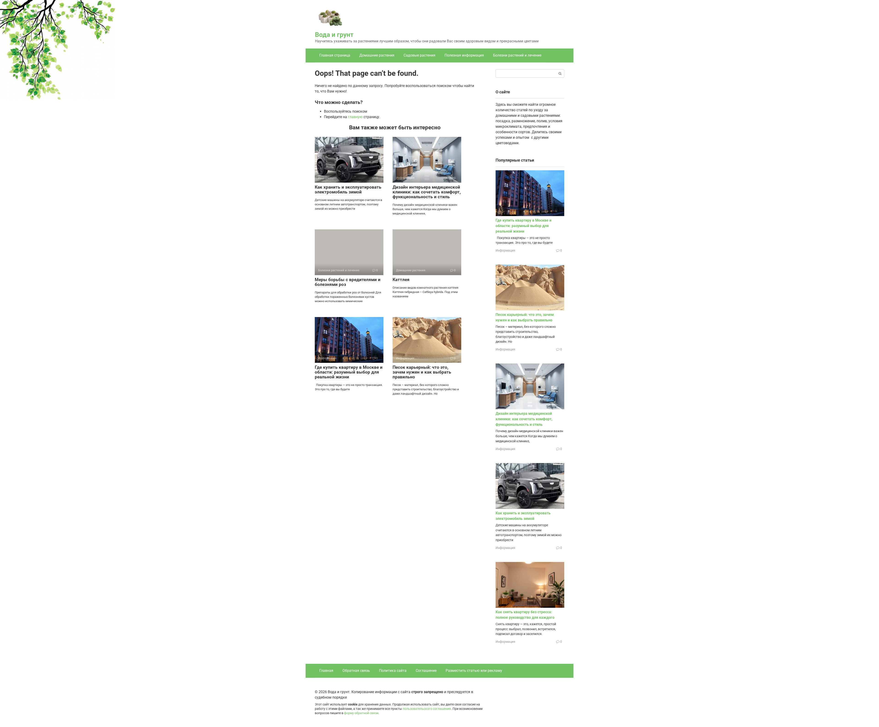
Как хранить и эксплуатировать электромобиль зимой (348, 189)
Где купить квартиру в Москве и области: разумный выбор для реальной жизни (349, 372)
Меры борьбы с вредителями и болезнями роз (347, 282)
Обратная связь (356, 670)
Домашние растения (376, 55)
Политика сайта (393, 670)
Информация (505, 250)
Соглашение (426, 670)
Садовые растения (419, 55)
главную (355, 117)
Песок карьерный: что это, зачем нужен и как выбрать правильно (422, 372)
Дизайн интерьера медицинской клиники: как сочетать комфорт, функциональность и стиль (427, 191)
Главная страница (334, 55)
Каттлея (401, 279)
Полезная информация (464, 55)
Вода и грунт (334, 34)
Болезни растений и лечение (517, 55)
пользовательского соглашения (427, 709)
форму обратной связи (361, 713)
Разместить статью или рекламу (474, 670)
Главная (326, 670)
